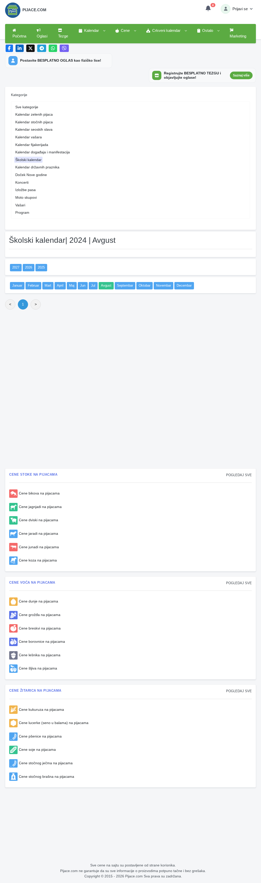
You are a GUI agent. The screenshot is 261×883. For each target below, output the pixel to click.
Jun (82, 285)
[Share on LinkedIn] (20, 48)
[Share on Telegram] (41, 48)
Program (22, 212)
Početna (19, 36)
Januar (17, 285)
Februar (33, 285)
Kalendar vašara (28, 137)
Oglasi (42, 36)
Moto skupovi (26, 197)
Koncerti (22, 182)
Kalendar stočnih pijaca (34, 122)
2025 (41, 267)
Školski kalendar (28, 160)
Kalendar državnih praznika (37, 167)
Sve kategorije (26, 107)
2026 (28, 267)
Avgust (106, 285)
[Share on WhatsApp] (53, 48)
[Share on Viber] (64, 48)
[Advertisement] (130, 351)
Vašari (20, 205)
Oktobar (144, 285)
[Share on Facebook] (9, 48)
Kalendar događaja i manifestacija (42, 152)
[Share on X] (30, 48)
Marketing (238, 36)
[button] (91, 31)
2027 (15, 267)
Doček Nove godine (31, 175)
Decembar (184, 285)
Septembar (125, 285)
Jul (93, 285)
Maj (71, 285)
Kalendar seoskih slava (34, 129)
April (60, 285)
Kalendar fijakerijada (31, 145)
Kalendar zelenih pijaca (34, 114)
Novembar (163, 285)
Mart (48, 285)
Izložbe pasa (25, 190)
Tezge (63, 36)
